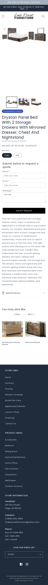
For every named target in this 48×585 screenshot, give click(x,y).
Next (30, 314)
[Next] (45, 103)
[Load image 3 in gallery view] (36, 102)
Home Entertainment (15, 457)
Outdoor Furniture (13, 486)
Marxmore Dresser (32, 342)
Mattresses (10, 480)
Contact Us (10, 423)
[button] (3, 16)
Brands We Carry (13, 400)
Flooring (9, 389)
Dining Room (11, 451)
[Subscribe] (40, 554)
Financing (9, 418)
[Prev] (3, 103)
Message (8, 190)
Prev (17, 314)
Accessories (11, 439)
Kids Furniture (11, 468)
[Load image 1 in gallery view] (11, 102)
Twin (7, 155)
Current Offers (12, 412)
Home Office (11, 463)
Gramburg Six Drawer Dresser (11, 343)
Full (17, 155)
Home (8, 377)
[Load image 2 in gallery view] (23, 102)
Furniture (9, 383)
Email (6, 181)
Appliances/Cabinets (15, 406)
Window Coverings (14, 394)
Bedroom (9, 445)
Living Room (11, 474)
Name (6, 171)
